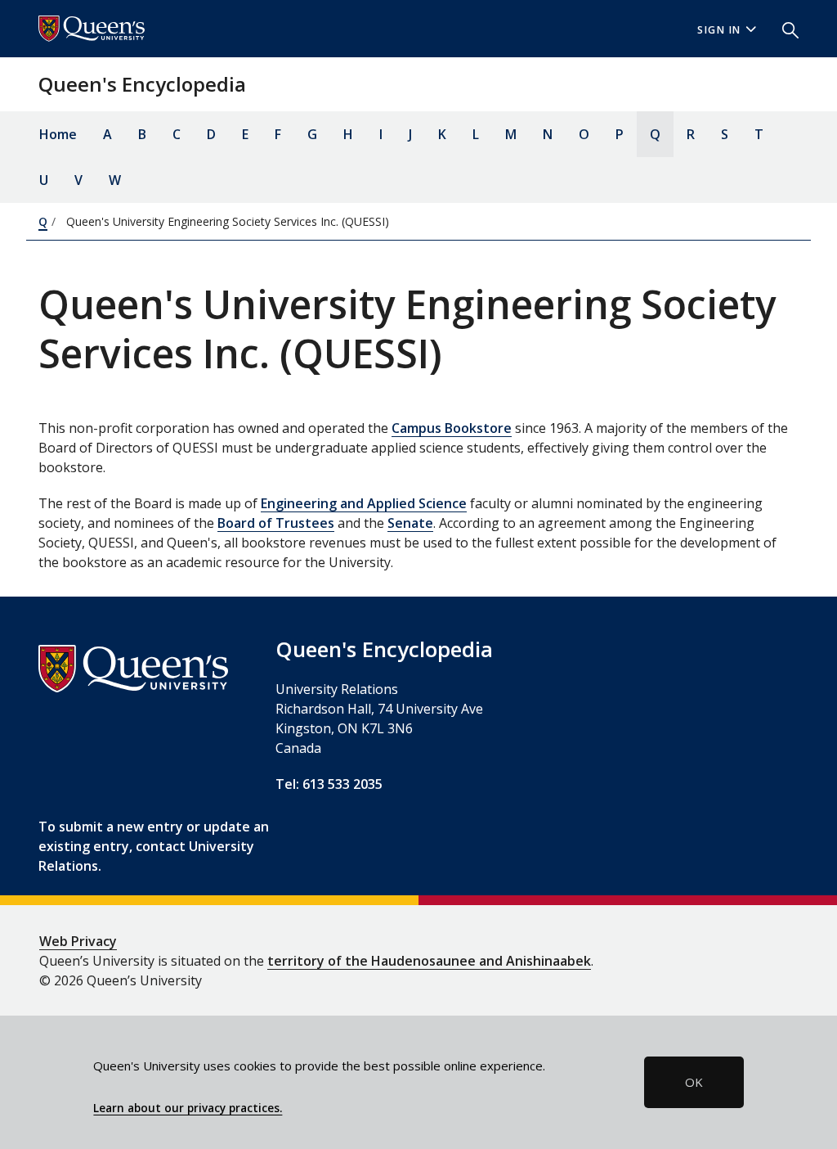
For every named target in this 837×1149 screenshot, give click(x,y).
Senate (410, 523)
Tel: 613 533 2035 (329, 784)
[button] (784, 28)
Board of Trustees (275, 523)
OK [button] (694, 1082)
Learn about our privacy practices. (187, 1108)
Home (58, 134)
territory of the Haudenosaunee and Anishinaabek (429, 961)
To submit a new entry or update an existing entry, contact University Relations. (153, 846)
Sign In (719, 30)
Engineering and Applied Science (364, 503)
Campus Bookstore (452, 428)
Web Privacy (78, 941)
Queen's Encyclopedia (142, 83)
